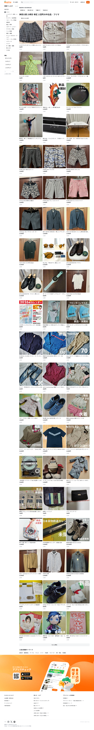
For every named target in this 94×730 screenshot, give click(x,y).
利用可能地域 (7, 705)
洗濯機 (64, 653)
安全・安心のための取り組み (69, 705)
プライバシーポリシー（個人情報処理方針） (72, 700)
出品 (88, 2)
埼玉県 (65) (45, 10)
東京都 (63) (22, 10)
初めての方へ (36, 698)
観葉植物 (26, 653)
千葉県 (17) (38, 10)
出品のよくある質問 (38, 708)
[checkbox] (24, 18)
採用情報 (6, 700)
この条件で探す (7, 73)
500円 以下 (7, 61)
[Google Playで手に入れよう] (26, 678)
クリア (16, 6)
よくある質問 (36, 710)
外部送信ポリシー (67, 703)
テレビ (37, 653)
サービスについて (8, 703)
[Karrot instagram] (8, 722)
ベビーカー (52, 653)
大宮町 (16, 2)
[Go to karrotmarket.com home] (7, 2)
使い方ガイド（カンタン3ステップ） (42, 700)
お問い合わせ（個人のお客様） (40, 713)
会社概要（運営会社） (9, 698)
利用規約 (65, 698)
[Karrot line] (14, 722)
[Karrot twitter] (11, 722)
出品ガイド (36, 703)
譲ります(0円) (8, 58)
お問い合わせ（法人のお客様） (40, 715)
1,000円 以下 (8, 64)
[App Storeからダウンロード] (25, 674)
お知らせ (83, 2)
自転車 (21, 653)
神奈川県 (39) (30, 10)
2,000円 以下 (8, 67)
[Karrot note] (5, 722)
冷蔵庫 (46, 653)
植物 (60, 653)
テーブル (32, 653)
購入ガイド (36, 705)
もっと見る (54, 645)
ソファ (41, 653)
